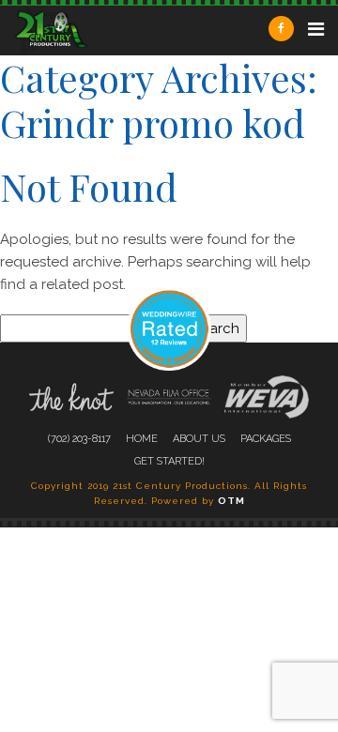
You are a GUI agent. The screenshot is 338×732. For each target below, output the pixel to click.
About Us (199, 439)
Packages (265, 439)
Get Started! (169, 461)
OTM (231, 501)
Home (142, 439)
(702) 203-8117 (79, 439)
